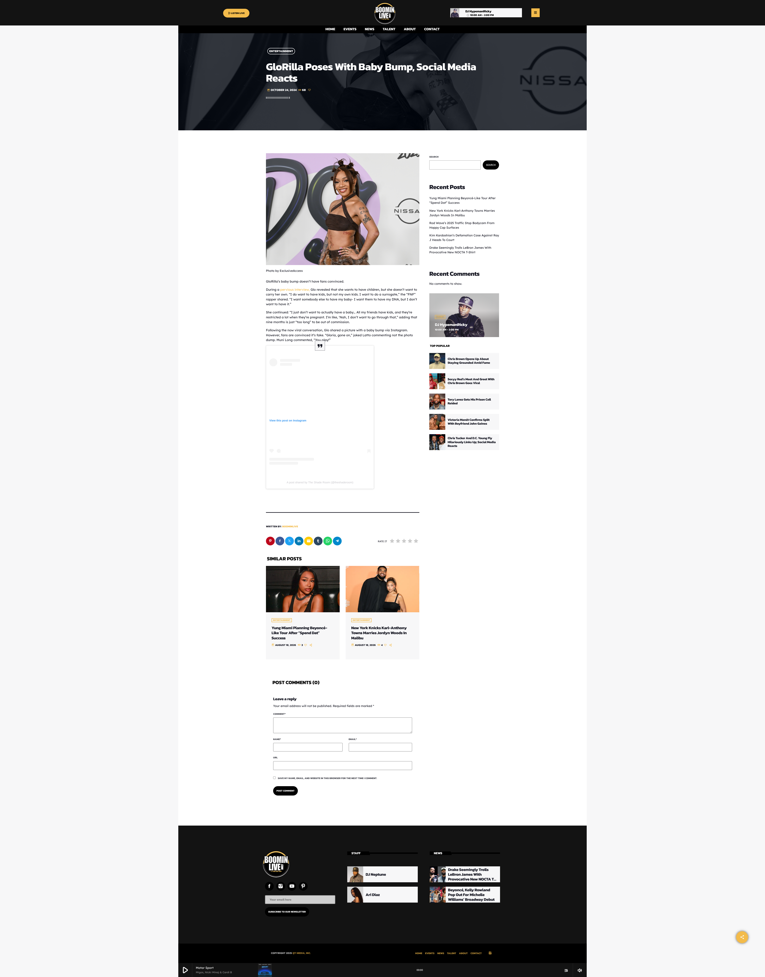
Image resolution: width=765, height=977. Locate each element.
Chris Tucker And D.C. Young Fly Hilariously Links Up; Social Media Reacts (472, 442)
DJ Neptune (376, 874)
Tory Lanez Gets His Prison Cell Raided (469, 401)
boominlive (290, 526)
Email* (353, 739)
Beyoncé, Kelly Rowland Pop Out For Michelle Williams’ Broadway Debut (471, 894)
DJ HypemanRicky (451, 325)
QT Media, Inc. (302, 953)
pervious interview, (295, 290)
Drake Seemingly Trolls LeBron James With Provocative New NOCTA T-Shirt (472, 877)
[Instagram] (490, 953)
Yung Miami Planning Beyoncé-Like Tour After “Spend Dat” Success (299, 633)
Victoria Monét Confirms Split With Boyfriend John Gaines (468, 421)
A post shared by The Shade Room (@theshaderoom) (320, 482)
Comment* (279, 714)
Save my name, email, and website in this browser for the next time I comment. (327, 778)
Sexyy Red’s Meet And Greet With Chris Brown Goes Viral (471, 381)
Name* (277, 739)
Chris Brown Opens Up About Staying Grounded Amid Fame (469, 361)
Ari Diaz (373, 895)
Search (434, 157)
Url (275, 757)
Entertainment (281, 51)
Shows (440, 317)
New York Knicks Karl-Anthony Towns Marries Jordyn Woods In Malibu (379, 633)
